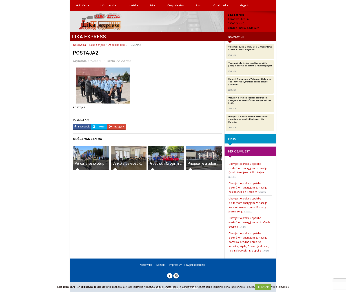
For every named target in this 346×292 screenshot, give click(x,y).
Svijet (153, 5)
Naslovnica (79, 44)
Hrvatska (133, 5)
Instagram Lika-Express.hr (176, 275)
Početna (83, 5)
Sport (199, 5)
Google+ (118, 126)
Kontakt (160, 264)
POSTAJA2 (85, 53)
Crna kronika (220, 5)
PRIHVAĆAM (263, 286)
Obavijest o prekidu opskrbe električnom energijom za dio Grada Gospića (249, 222)
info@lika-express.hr (247, 27)
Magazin (244, 5)
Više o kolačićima (280, 286)
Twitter (100, 126)
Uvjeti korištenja (195, 264)
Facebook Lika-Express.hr (169, 275)
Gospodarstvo (175, 5)
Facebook (83, 126)
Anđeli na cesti (116, 44)
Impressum (175, 264)
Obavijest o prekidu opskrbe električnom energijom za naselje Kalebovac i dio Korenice (248, 187)
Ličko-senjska (108, 5)
